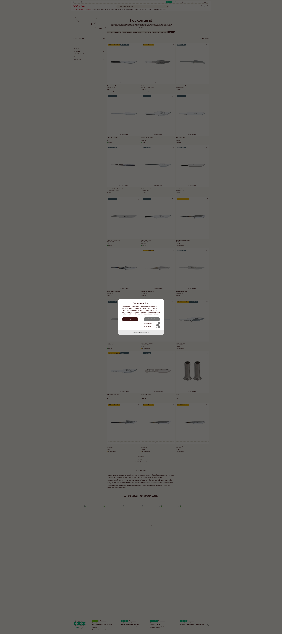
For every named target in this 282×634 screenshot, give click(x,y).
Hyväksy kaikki (130, 319)
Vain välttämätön (152, 319)
